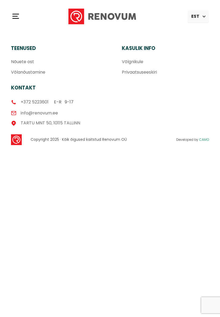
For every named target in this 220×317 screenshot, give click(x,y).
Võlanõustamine (28, 72)
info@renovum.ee (39, 113)
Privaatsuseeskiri (139, 72)
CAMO (204, 139)
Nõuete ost (22, 61)
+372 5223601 (35, 102)
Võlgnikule (132, 61)
